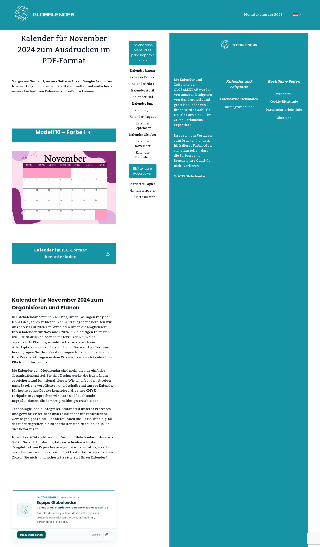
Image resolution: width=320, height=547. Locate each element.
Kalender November (143, 144)
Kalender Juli (143, 110)
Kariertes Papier (142, 184)
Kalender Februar (142, 77)
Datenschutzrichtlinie (284, 110)
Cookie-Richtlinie (284, 102)
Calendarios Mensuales (239, 99)
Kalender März (142, 84)
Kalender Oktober (142, 135)
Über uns (284, 118)
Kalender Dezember (142, 155)
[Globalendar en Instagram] (106, 534)
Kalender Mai (142, 97)
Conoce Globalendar (31, 534)
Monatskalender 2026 (263, 14)
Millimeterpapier (142, 191)
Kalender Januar (142, 71)
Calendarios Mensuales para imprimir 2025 (142, 52)
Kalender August (142, 117)
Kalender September (142, 126)
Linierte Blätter (143, 197)
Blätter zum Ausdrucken (142, 171)
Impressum (284, 93)
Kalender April (142, 91)
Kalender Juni (142, 104)
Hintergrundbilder (238, 107)
